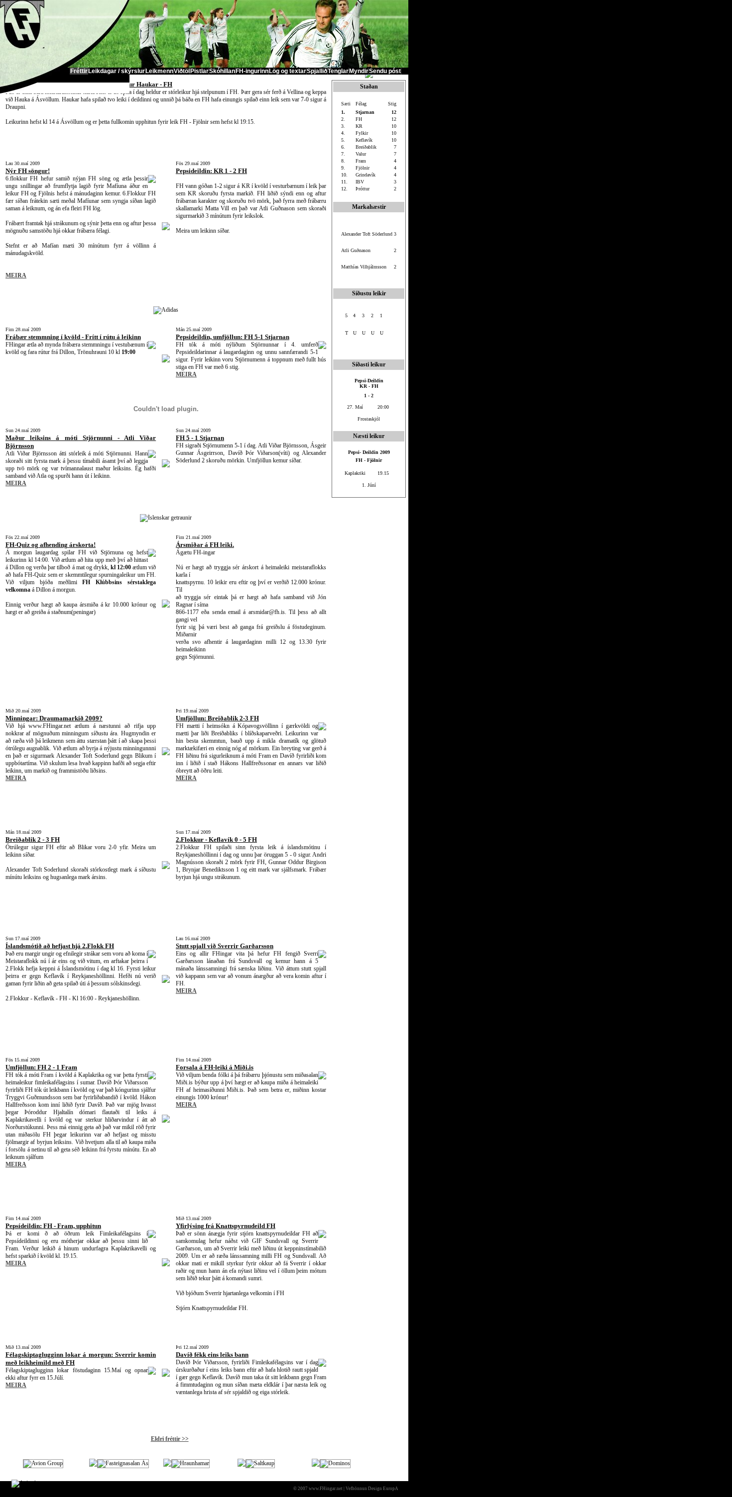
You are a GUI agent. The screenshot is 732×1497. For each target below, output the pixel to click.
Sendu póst (385, 71)
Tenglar (338, 71)
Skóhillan (222, 71)
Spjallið (317, 71)
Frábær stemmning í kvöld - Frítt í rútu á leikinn (73, 337)
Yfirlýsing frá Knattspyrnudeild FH (225, 1226)
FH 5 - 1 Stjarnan (200, 437)
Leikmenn (159, 71)
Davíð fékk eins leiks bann (212, 1354)
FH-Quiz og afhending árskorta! (50, 544)
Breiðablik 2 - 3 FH (32, 839)
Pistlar (199, 71)
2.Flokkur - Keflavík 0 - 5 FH (216, 839)
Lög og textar (287, 71)
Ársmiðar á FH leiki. (205, 544)
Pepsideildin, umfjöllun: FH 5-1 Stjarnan (232, 337)
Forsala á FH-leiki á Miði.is (214, 1067)
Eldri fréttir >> (170, 1438)
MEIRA (15, 275)
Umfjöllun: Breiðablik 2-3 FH (217, 718)
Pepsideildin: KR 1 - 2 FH (211, 171)
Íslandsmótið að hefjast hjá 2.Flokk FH (59, 946)
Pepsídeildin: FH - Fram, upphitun (53, 1226)
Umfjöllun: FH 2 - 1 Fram (41, 1067)
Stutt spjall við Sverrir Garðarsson (224, 946)
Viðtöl (182, 71)
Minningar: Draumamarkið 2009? (54, 718)
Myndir (358, 71)
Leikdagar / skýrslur (116, 71)
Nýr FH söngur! (27, 171)
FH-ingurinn (252, 71)
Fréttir (79, 71)
